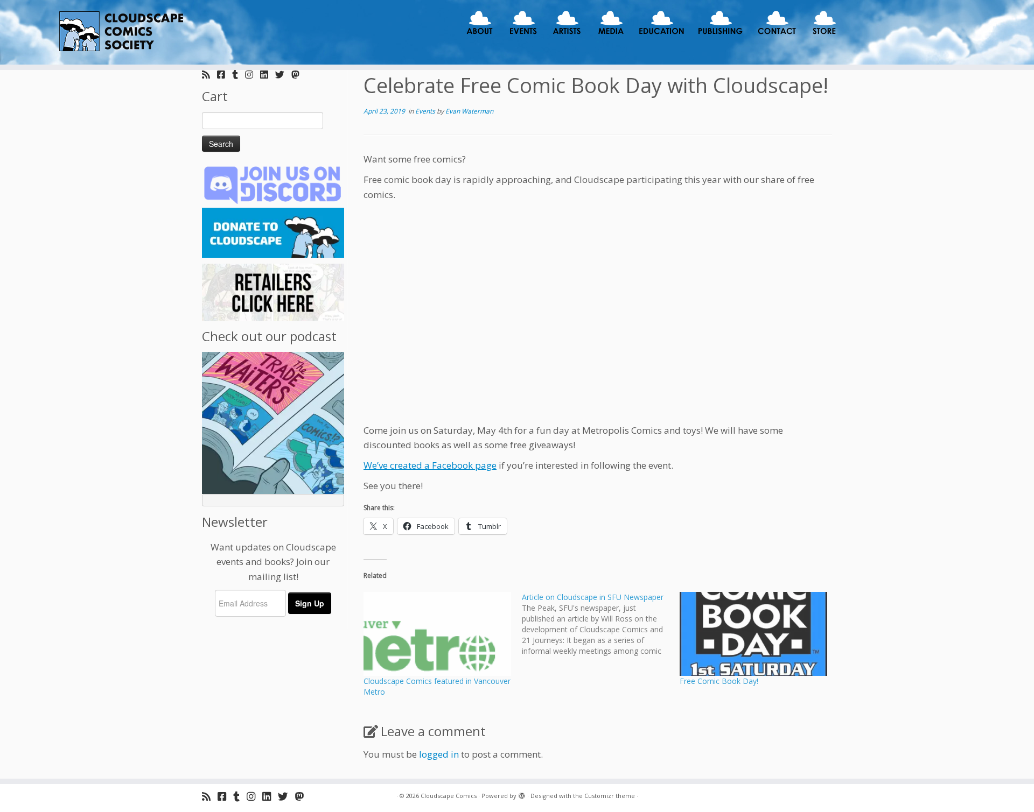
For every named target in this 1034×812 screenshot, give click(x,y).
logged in (439, 754)
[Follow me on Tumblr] (238, 74)
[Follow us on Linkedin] (267, 74)
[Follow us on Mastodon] (298, 74)
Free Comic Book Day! (719, 681)
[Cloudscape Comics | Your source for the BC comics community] (119, 32)
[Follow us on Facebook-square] (224, 74)
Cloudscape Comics (449, 796)
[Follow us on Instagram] (252, 74)
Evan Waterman (469, 111)
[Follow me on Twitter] (283, 74)
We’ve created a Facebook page (430, 465)
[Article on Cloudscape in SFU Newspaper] (601, 624)
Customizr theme (609, 796)
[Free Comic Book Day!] (753, 634)
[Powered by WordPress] (522, 793)
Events (426, 111)
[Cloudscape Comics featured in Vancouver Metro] (437, 634)
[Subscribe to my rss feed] (209, 74)
